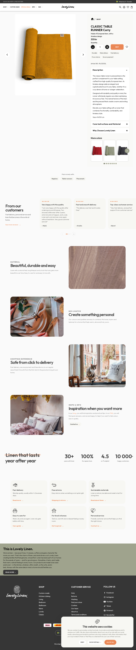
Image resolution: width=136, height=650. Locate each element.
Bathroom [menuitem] (42, 605)
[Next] (83, 54)
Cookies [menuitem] (74, 605)
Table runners (67, 179)
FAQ (111, 413)
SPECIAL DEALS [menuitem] (25, 7)
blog (74, 413)
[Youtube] (105, 602)
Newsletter (110, 615)
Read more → (10, 572)
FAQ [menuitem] (73, 593)
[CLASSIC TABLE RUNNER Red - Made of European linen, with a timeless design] (96, 150)
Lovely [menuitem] (41, 612)
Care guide (17, 526)
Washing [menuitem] (74, 599)
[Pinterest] (105, 610)
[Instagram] (105, 597)
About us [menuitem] (74, 612)
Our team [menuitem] (74, 608)
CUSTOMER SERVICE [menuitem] (81, 587)
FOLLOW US (109, 586)
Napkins (55, 179)
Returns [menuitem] (74, 596)
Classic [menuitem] (41, 615)
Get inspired (56, 526)
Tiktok (108, 606)
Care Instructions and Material (106, 124)
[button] (128, 7)
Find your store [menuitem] (76, 602)
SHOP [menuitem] (5, 7)
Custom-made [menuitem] (44, 593)
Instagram (110, 597)
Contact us (75, 424)
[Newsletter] (105, 615)
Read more (17, 500)
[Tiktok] (105, 606)
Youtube (109, 601)
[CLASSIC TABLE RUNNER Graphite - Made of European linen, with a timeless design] (122, 150)
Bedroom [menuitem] (42, 602)
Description (98, 70)
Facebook (110, 593)
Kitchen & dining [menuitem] (44, 596)
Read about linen (97, 500)
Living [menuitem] (41, 599)
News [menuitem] (41, 608)
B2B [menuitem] (39, 7)
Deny (82, 642)
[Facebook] (105, 593)
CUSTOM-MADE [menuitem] (14, 7)
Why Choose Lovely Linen (104, 130)
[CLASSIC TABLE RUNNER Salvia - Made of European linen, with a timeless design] (109, 150)
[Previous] (7, 54)
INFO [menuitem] (33, 7)
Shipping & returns (59, 500)
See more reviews (13, 225)
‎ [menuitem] (44, 590)
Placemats (80, 179)
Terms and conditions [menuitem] (79, 615)
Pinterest (109, 610)
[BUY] (117, 47)
